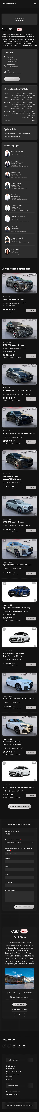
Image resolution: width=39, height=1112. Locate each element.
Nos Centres (10, 1069)
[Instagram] (4, 1046)
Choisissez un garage (12, 831)
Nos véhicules (19, 1015)
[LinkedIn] (14, 1046)
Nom (7, 866)
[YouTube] (24, 1046)
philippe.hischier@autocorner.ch (20, 156)
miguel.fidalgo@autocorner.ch (19, 188)
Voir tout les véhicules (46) (19, 806)
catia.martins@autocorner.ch (19, 254)
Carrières (9, 1079)
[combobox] (19, 834)
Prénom (8, 858)
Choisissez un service (13, 840)
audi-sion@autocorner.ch (15, 73)
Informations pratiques (19, 1009)
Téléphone (8, 882)
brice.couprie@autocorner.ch (19, 199)
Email (7, 874)
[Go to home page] (9, 4)
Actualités (9, 1076)
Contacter (31, 310)
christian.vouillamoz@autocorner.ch (21, 221)
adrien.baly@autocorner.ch (18, 231)
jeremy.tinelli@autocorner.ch (19, 177)
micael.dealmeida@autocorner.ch (20, 242)
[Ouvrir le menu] (35, 4)
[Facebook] (9, 1046)
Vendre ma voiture (12, 1094)
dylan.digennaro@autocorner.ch (20, 166)
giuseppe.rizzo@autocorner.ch (19, 210)
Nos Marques (10, 1066)
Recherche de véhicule (13, 1071)
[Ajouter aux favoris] (35, 292)
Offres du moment (12, 1074)
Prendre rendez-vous (11, 79)
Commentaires (10, 890)
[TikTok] (19, 1046)
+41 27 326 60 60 (12, 67)
